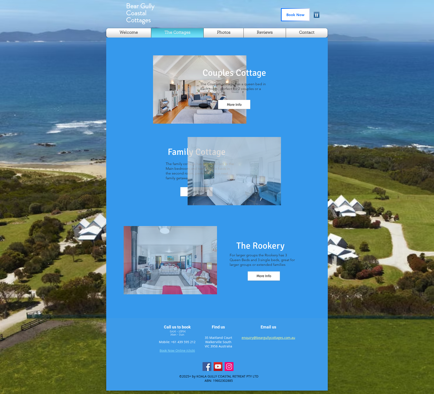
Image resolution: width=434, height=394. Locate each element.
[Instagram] (229, 366)
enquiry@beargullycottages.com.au (268, 337)
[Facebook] (207, 366)
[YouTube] (218, 366)
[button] (199, 89)
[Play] (316, 15)
